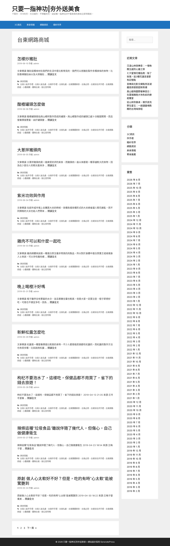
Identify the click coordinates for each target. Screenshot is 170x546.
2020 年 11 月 (134, 406)
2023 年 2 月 (133, 297)
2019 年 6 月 (133, 475)
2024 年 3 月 (133, 256)
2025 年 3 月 (133, 212)
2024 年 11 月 (134, 224)
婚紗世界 (57, 24)
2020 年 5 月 (133, 430)
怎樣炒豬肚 (27, 58)
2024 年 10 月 (134, 228)
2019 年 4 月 (133, 483)
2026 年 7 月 (133, 183)
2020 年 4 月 (133, 434)
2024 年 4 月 (133, 252)
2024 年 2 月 (133, 260)
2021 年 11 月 (134, 357)
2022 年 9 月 (133, 317)
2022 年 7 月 (133, 325)
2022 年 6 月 (133, 329)
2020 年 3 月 (133, 438)
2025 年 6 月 (133, 204)
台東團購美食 (74, 84)
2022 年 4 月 (133, 337)
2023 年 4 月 (133, 289)
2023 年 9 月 (133, 268)
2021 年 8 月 (133, 369)
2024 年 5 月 (133, 248)
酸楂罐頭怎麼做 (31, 104)
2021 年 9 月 (133, 365)
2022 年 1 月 (133, 349)
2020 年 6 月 (133, 426)
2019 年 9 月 (133, 463)
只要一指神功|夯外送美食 (46, 8)
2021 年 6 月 (133, 378)
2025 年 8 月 (133, 196)
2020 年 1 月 (133, 446)
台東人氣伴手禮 (26, 84)
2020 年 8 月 (133, 418)
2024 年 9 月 (133, 232)
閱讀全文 (52, 74)
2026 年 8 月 (133, 179)
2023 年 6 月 (133, 280)
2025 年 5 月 (133, 208)
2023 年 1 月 (133, 301)
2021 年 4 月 (133, 386)
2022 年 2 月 (133, 345)
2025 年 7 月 (133, 200)
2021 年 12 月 (134, 353)
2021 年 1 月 (133, 398)
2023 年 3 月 (133, 293)
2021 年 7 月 (133, 374)
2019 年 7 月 (133, 471)
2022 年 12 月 (134, 305)
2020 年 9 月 (133, 414)
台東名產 (63, 84)
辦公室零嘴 (46, 87)
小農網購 (26, 87)
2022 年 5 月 (133, 333)
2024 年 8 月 (133, 236)
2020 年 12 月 (134, 402)
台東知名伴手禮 (97, 84)
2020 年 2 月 (133, 442)
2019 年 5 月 (133, 479)
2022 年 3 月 (133, 341)
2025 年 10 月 (134, 188)
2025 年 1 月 (133, 216)
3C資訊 (18, 24)
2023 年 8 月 (133, 272)
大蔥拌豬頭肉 (29, 149)
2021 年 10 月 (134, 361)
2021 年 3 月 (133, 390)
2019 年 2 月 (133, 491)
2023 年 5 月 (133, 285)
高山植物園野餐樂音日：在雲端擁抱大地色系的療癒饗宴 (139, 95)
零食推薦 (131, 154)
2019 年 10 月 (134, 458)
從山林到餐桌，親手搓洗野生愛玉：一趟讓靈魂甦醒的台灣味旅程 (139, 105)
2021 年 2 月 (133, 394)
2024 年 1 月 (133, 264)
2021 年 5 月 (133, 382)
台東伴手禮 (52, 84)
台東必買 (85, 84)
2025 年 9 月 (133, 192)
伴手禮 (130, 138)
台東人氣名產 (40, 84)
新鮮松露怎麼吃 (31, 332)
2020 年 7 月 (133, 422)
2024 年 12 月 (134, 220)
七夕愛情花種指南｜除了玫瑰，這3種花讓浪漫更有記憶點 (139, 76)
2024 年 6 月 (133, 244)
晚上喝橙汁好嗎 (31, 286)
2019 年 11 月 (134, 454)
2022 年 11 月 (134, 309)
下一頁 (32, 528)
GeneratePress (107, 542)
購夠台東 (36, 87)
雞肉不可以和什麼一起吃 (39, 241)
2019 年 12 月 (134, 450)
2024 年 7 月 (133, 240)
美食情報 (31, 24)
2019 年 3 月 (133, 487)
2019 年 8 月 (133, 467)
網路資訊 (44, 24)
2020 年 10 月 (134, 410)
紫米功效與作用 (31, 195)
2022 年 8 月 (133, 321)
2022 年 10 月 (134, 313)
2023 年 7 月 (133, 277)
